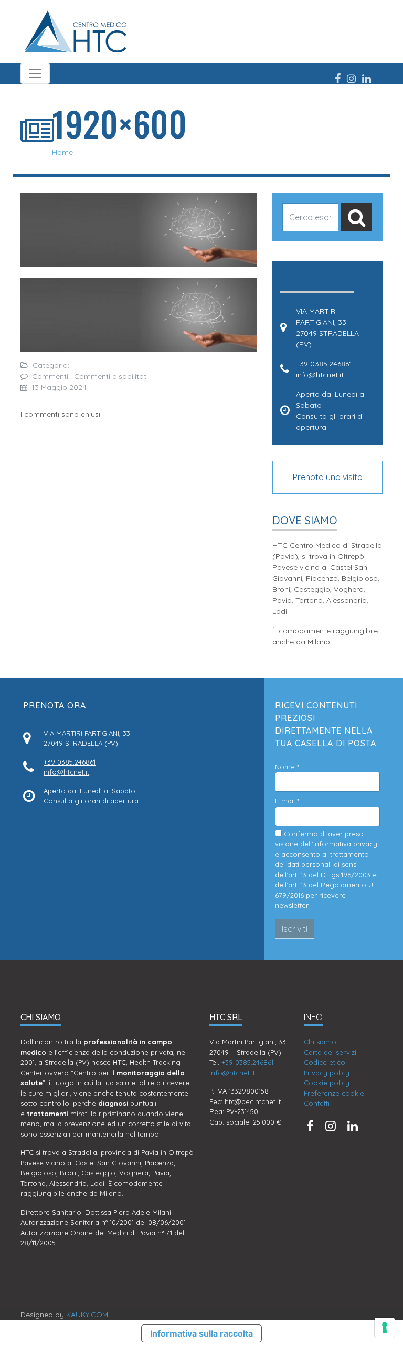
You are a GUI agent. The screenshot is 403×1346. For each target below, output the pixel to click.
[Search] (356, 217)
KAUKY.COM (87, 1314)
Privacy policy (326, 1072)
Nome (287, 766)
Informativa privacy (345, 844)
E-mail (287, 801)
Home (62, 152)
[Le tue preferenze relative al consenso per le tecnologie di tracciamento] (385, 1328)
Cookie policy (326, 1082)
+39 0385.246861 (324, 363)
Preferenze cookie (334, 1093)
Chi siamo (320, 1041)
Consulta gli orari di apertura (91, 801)
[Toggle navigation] (35, 73)
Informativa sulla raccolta (201, 1333)
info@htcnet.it (320, 374)
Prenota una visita (328, 477)
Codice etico (324, 1062)
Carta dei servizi (330, 1052)
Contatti (317, 1103)
